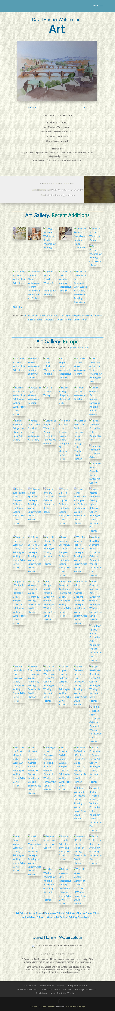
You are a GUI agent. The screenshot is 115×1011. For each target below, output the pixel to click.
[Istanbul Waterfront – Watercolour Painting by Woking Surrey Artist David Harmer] (19, 401)
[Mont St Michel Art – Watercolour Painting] (80, 393)
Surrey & (36, 1006)
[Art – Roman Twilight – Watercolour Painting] (49, 366)
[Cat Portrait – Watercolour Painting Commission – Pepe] (95, 255)
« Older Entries (19, 307)
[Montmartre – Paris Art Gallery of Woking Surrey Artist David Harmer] (65, 847)
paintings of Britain (79, 347)
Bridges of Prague (57, 122)
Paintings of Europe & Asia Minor (76, 315)
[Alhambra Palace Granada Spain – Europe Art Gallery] (95, 473)
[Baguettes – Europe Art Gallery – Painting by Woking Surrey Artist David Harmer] (49, 550)
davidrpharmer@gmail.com (61, 195)
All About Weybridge (75, 1006)
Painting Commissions (76, 319)
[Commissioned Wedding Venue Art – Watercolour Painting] (65, 281)
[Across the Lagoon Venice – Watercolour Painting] (34, 395)
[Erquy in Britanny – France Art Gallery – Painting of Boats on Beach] (49, 500)
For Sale (67, 989)
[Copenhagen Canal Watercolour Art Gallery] (19, 277)
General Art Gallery (53, 319)
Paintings (34, 152)
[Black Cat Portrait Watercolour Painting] (95, 234)
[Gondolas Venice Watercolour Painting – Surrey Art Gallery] (34, 368)
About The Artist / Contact (63, 993)
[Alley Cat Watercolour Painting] (65, 233)
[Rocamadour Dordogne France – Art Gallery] (49, 842)
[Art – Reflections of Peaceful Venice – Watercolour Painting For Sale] (95, 370)
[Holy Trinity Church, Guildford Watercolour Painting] (34, 233)
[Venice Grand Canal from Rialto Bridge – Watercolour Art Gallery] (34, 430)
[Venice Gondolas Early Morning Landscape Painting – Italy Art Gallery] (95, 401)
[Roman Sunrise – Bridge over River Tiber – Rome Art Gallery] (19, 430)
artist (27, 961)
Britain (60, 985)
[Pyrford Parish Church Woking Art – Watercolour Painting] (49, 283)
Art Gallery (21, 913)
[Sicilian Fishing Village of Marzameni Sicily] (65, 395)
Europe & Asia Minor (78, 985)
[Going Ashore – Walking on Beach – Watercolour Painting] (49, 238)
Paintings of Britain (48, 315)
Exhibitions (41, 993)
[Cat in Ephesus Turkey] (49, 391)
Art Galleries (30, 985)
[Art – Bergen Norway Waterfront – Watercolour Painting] (65, 368)
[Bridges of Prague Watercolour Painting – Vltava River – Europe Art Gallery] (49, 432)
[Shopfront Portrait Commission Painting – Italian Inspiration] (80, 238)
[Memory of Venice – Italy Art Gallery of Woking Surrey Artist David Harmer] (80, 849)
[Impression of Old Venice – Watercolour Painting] (80, 366)
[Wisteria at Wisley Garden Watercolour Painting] (19, 233)
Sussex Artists (47, 1006)
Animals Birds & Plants (34, 917)
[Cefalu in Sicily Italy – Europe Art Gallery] (95, 451)
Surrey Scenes (30, 315)
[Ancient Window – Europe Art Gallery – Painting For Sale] (95, 430)
